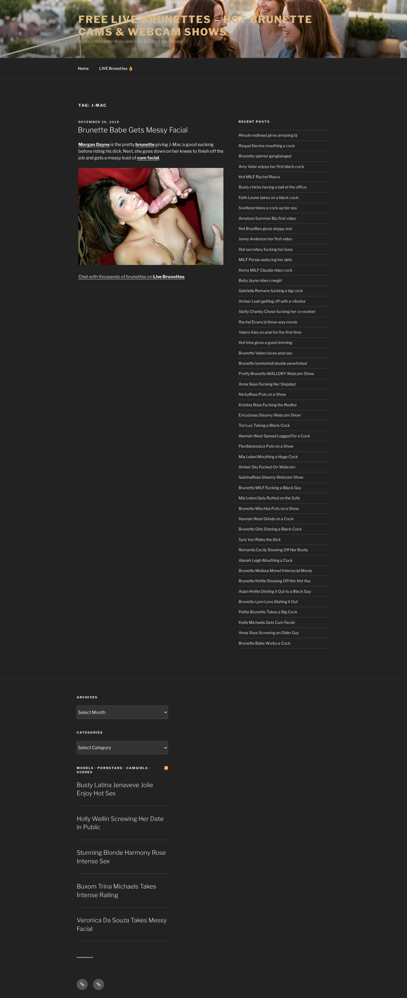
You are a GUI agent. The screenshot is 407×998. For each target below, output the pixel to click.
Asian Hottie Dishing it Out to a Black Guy (275, 591)
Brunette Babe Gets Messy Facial (133, 130)
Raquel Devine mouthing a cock (267, 145)
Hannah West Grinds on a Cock (266, 518)
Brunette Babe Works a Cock (264, 643)
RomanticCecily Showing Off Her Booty (273, 549)
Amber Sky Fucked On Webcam (267, 466)
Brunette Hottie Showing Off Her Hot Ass (275, 580)
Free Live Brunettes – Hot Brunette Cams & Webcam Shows (195, 25)
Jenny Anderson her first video (265, 238)
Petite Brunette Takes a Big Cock (268, 611)
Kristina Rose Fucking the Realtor (268, 404)
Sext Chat (90, 957)
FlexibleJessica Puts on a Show (266, 446)
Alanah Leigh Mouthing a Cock (266, 560)
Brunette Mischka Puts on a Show (269, 508)
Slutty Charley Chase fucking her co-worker (277, 311)
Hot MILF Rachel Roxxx (259, 176)
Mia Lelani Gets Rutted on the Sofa (269, 498)
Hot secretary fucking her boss (266, 249)
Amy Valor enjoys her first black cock (271, 166)
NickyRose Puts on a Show (262, 394)
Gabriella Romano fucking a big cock (271, 290)
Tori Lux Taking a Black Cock (264, 425)
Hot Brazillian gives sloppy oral (265, 228)
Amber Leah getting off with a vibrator (272, 301)
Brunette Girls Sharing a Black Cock (270, 529)
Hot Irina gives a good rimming (265, 342)
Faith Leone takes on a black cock (268, 197)
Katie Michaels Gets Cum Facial (267, 622)
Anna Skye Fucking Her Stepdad (267, 384)
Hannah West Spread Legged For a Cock (274, 435)
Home (83, 68)
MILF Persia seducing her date (265, 259)
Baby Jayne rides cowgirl (260, 280)
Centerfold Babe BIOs (82, 957)
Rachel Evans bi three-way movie (268, 322)
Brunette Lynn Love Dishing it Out (268, 601)
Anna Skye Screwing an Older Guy (269, 632)
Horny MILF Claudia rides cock (265, 270)
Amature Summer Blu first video (267, 218)
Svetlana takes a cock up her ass (268, 207)
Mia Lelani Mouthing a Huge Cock (268, 456)
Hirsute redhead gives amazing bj (268, 135)
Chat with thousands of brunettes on (131, 276)
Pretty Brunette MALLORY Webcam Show (276, 373)
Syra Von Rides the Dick (260, 539)
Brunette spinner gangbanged (265, 156)
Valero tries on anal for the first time (270, 332)
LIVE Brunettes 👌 (116, 68)
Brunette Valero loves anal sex (265, 353)
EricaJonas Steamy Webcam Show (270, 415)
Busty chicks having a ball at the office (272, 187)
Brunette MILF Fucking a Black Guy (270, 487)
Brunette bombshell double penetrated (273, 363)
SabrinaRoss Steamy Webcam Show (271, 477)
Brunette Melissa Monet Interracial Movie (275, 570)
